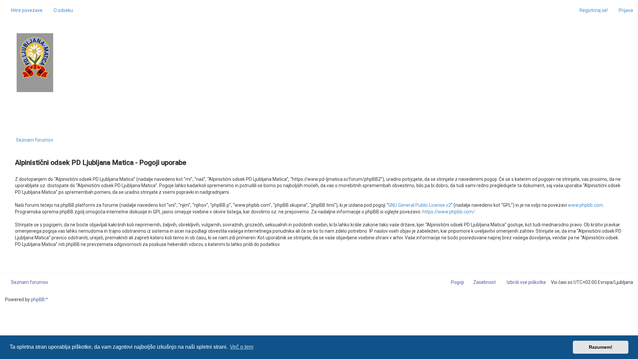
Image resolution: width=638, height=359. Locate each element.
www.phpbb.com (585, 205)
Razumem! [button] (600, 347)
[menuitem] (60, 10)
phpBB (38, 299)
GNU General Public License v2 (419, 205)
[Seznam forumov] (35, 58)
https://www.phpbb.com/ (448, 211)
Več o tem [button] (241, 347)
